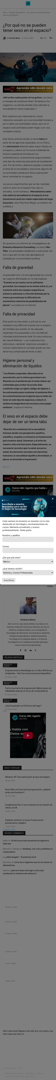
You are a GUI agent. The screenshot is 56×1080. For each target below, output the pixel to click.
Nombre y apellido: (11, 535)
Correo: (5, 546)
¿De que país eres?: (11, 557)
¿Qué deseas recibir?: (12, 568)
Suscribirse (9, 580)
